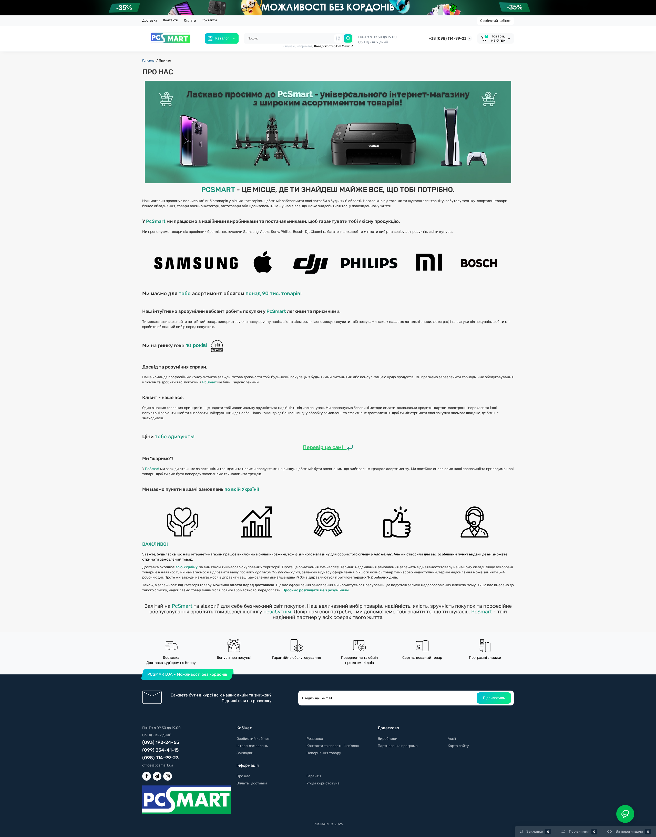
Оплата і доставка (252, 783)
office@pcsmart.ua (157, 765)
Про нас (243, 776)
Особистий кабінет (495, 21)
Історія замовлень (252, 746)
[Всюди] (338, 38)
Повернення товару (323, 753)
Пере (309, 447)
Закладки (245, 753)
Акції (452, 738)
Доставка (149, 20)
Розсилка (314, 738)
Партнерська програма (398, 746)
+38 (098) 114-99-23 (447, 38)
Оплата (190, 20)
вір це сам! (329, 447)
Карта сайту (458, 746)
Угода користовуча (323, 783)
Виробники (387, 738)
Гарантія (313, 776)
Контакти (170, 20)
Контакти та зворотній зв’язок (332, 746)
